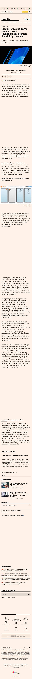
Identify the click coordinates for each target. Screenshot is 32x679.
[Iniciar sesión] (30, 12)
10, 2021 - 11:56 (16, 72)
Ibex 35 (3, 8)
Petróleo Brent (24, 8)
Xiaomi (3, 505)
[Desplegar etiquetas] (30, 505)
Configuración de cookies (23, 664)
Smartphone (8, 505)
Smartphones (4, 22)
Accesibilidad (15, 665)
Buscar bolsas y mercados (8, 590)
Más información (4, 512)
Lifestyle (24, 22)
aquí (23, 515)
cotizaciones (6, 630)
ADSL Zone (27, 19)
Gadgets (20, 22)
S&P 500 (13, 8)
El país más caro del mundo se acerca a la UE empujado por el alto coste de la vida (14, 583)
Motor (29, 22)
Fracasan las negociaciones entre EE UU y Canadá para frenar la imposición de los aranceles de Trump (15, 578)
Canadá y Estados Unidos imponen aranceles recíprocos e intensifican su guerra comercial (14, 570)
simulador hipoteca (16, 619)
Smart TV (15, 22)
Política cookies (15, 664)
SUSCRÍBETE (24, 11)
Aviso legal (9, 664)
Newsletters (25, 665)
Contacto (5, 664)
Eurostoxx (8, 597)
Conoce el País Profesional (16, 635)
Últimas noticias (6, 566)
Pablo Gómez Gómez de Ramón (16, 70)
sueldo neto (25, 619)
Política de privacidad (8, 665)
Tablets (10, 22)
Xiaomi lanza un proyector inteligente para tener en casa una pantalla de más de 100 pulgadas (19, 494)
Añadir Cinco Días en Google (9, 80)
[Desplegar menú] (2, 11)
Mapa (19, 665)
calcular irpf (6, 619)
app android (25, 630)
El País (29, 15)
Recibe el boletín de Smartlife (10, 472)
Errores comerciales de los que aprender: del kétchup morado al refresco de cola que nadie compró (15, 574)
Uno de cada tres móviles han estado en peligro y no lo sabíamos (19, 485)
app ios (16, 630)
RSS (22, 665)
